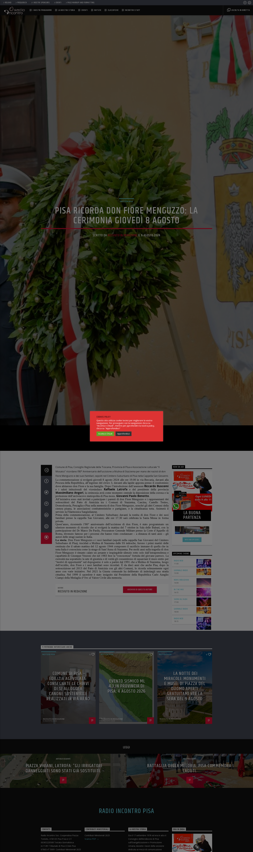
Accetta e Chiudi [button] (105, 433)
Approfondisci (123, 433)
